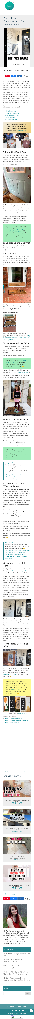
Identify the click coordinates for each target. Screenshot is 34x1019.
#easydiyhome (20, 552)
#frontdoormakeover (12, 477)
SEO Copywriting (11, 1006)
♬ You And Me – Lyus (12, 479)
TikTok (14, 674)
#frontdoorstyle (10, 552)
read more (17, 803)
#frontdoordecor (10, 550)
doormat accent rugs (10, 307)
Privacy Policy (22, 1006)
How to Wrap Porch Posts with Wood (16, 720)
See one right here (23, 372)
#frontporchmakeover (12, 475)
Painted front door (10, 111)
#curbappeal (9, 554)
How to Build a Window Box (13, 718)
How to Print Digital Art (12, 723)
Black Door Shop (15, 689)
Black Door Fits (21, 130)
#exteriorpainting (11, 473)
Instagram (6, 674)
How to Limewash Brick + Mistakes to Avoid (17, 800)
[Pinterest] (23, 1011)
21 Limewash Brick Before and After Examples (17, 829)
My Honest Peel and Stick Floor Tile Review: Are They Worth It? (16, 338)
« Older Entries (9, 894)
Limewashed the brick (12, 115)
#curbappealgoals (19, 554)
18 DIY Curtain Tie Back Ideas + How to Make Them (17, 885)
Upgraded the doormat (12, 113)
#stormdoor (23, 475)
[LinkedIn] (19, 1011)
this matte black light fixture (20, 571)
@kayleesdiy (9, 463)
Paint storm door (10, 117)
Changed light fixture (11, 119)
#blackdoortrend (24, 477)
